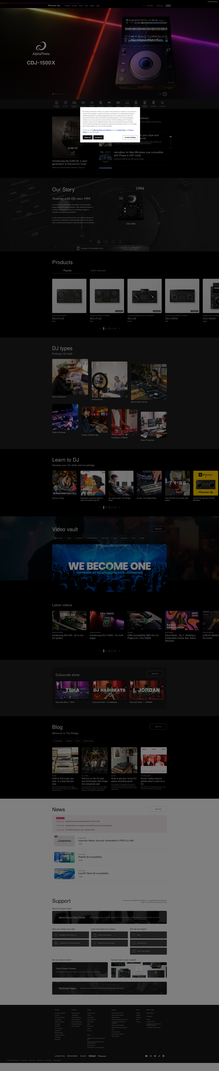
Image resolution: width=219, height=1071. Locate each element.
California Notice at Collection (101, 130)
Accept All (98, 137)
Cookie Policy (121, 130)
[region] (110, 124)
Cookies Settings (130, 137)
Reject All (88, 137)
